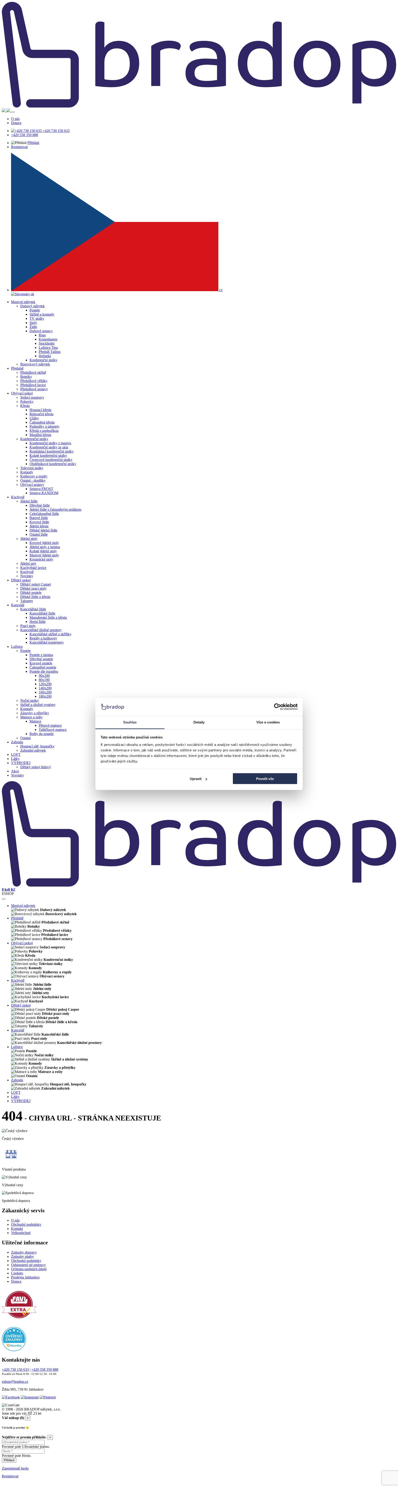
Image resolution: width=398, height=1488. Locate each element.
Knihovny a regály (33, 476)
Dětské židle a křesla (35, 597)
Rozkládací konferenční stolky (51, 451)
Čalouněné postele (42, 667)
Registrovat (19, 147)
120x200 (45, 684)
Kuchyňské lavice (33, 568)
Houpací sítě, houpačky (37, 746)
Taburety (26, 601)
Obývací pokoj (22, 393)
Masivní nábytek (23, 302)
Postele (34, 310)
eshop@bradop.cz (15, 1381)
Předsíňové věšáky (33, 381)
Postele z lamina (41, 655)
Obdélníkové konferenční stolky (52, 464)
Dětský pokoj (21, 580)
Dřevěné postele (41, 659)
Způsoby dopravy (24, 1252)
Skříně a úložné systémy (38, 705)
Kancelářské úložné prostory (41, 630)
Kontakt (17, 1229)
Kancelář (17, 605)
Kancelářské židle (33, 609)
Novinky (26, 576)
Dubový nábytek (32, 306)
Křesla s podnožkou (44, 431)
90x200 (44, 676)
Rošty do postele (41, 734)
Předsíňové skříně (33, 372)
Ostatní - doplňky (33, 480)
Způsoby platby (22, 1256)
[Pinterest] (48, 1397)
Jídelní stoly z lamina (44, 547)
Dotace (16, 123)
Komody (26, 472)
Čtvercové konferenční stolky (50, 460)
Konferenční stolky (43, 360)
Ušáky (34, 418)
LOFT (15, 754)
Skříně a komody (41, 314)
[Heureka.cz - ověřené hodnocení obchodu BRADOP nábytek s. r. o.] (14, 1350)
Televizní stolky (31, 468)
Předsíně (17, 368)
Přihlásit (33, 143)
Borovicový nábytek (35, 364)
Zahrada (17, 742)
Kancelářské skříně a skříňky (50, 634)
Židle (33, 327)
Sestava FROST (41, 489)
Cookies (17, 1273)
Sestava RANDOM (43, 493)
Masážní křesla (40, 435)
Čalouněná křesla (42, 422)
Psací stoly (28, 626)
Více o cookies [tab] (268, 722)
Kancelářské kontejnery (46, 642)
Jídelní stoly (29, 539)
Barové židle (38, 518)
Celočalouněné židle (44, 514)
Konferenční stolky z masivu (50, 443)
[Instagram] (30, 1397)
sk (32, 294)
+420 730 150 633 (56, 131)
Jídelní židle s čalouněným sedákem (55, 509)
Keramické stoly (41, 559)
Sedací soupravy (32, 397)
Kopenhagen (48, 339)
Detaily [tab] (199, 722)
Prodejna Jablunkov (25, 1277)
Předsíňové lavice (33, 385)
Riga (42, 335)
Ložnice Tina (48, 348)
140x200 (45, 688)
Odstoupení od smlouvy (28, 1265)
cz (220, 290)
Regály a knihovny (43, 638)
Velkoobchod (20, 1233)
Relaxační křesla (41, 414)
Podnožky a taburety (44, 426)
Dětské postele (30, 593)
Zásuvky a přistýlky (34, 713)
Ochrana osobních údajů (29, 1269)
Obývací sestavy (32, 485)
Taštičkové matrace (53, 730)
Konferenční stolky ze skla (48, 447)
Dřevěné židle (39, 505)
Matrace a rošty (31, 717)
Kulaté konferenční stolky (48, 455)
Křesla (25, 406)
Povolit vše (265, 779)
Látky (15, 759)
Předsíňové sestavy (34, 389)
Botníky (26, 377)
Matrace (35, 721)
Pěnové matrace (50, 725)
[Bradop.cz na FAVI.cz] (19, 1321)
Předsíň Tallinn (50, 352)
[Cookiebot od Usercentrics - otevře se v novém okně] (277, 706)
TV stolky (36, 318)
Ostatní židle (38, 534)
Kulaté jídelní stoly (43, 551)
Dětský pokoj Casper (35, 584)
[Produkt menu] (4, 899)
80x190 (44, 680)
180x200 (45, 696)
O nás (15, 119)
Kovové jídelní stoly (44, 543)
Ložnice (17, 646)
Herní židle (37, 622)
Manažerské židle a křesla (48, 617)
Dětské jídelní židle (43, 530)
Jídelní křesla (38, 526)
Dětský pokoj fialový (35, 767)
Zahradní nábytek (33, 750)
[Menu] (13, 112)
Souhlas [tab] (130, 722)
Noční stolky (29, 700)
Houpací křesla (40, 410)
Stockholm (46, 343)
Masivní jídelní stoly (44, 555)
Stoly (33, 323)
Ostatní (25, 738)
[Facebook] (11, 1397)
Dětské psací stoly (33, 588)
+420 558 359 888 (24, 135)
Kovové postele (40, 663)
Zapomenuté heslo (15, 1468)
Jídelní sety (28, 563)
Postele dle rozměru (43, 671)
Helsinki (45, 356)
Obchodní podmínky (26, 1224)
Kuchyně (17, 497)
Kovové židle (39, 522)
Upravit (196, 779)
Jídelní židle (29, 501)
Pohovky (26, 401)
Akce (15, 771)
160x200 (45, 692)
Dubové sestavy (41, 331)
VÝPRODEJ (20, 763)
